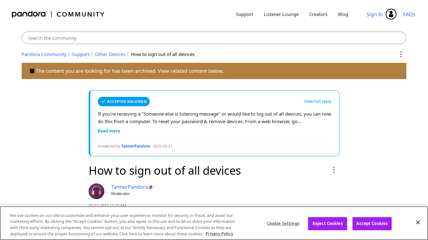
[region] (214, 223)
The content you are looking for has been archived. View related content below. (129, 71)
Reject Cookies (327, 223)
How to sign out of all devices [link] (163, 54)
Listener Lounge (281, 14)
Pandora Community (58, 14)
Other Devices (110, 54)
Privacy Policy (219, 233)
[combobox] (214, 38)
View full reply (317, 101)
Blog (343, 14)
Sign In (375, 14)
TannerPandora (135, 146)
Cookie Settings (283, 223)
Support (244, 14)
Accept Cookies (372, 223)
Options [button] (400, 54)
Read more (109, 131)
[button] (333, 170)
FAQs (409, 14)
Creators (318, 14)
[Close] (418, 222)
